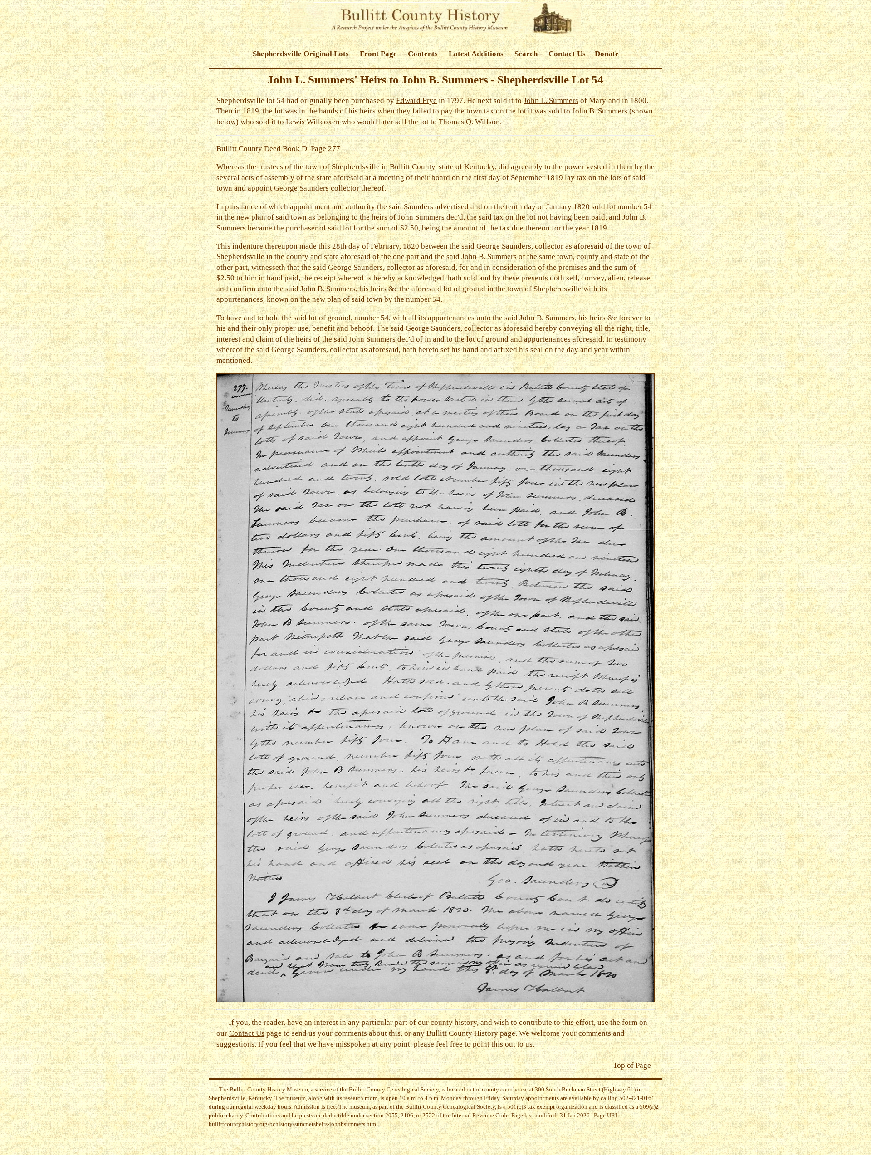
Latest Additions (476, 53)
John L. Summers (551, 100)
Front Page (378, 53)
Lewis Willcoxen (313, 121)
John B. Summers (599, 111)
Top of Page (632, 1065)
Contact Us (567, 53)
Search (526, 53)
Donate (607, 53)
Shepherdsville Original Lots (301, 53)
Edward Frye (416, 100)
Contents (423, 53)
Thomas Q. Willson (469, 121)
